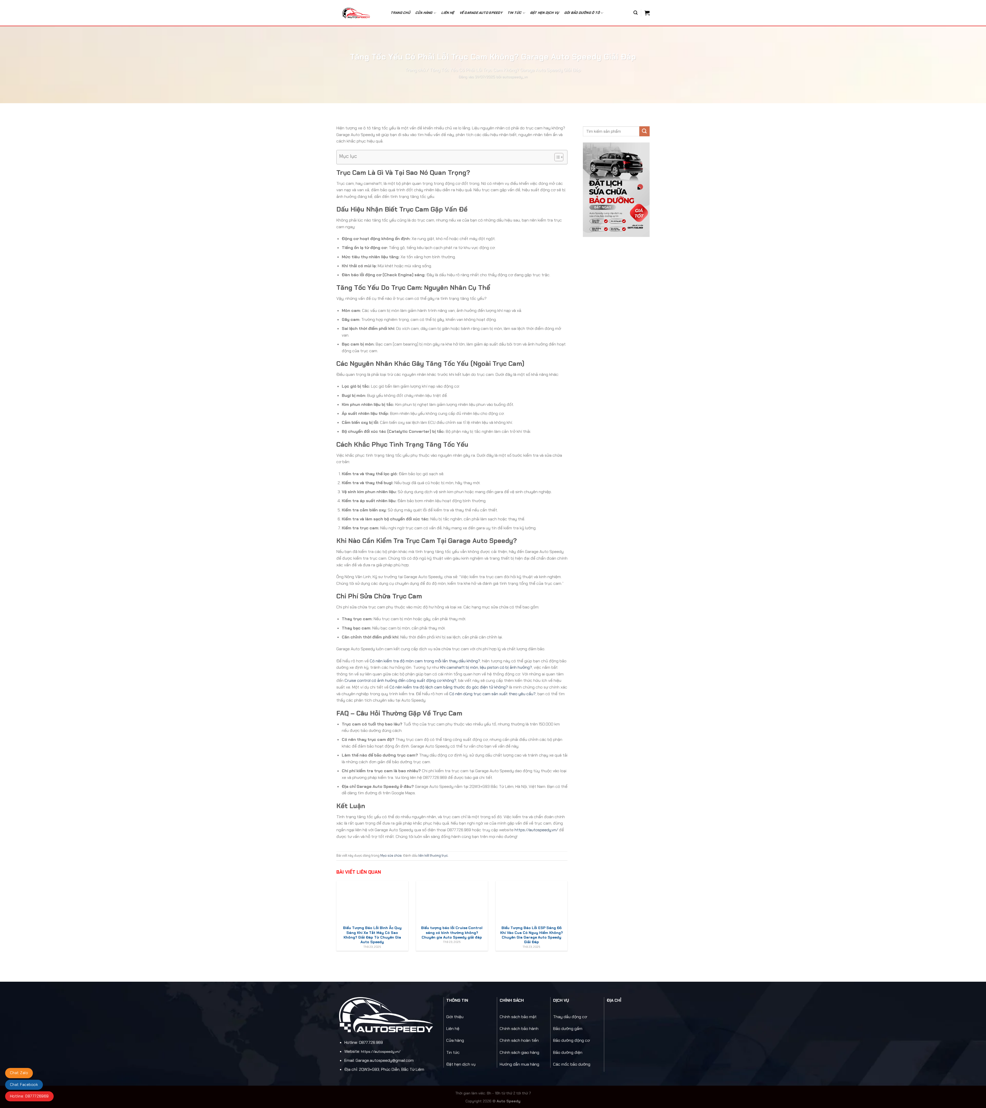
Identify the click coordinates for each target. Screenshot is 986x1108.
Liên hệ (448, 13)
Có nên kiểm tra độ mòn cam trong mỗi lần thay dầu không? (425, 661)
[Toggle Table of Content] (556, 157)
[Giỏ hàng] (647, 12)
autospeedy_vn (515, 76)
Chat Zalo (19, 1072)
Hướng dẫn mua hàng (519, 1064)
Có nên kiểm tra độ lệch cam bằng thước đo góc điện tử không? (449, 687)
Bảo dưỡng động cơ (571, 1040)
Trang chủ (400, 13)
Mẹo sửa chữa (391, 855)
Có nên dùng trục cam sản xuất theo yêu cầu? (492, 693)
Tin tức (453, 1052)
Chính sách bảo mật (518, 1016)
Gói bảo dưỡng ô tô (582, 13)
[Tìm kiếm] (635, 13)
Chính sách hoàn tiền (519, 1040)
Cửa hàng (424, 13)
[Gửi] (644, 131)
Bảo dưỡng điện (567, 1052)
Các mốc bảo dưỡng (571, 1064)
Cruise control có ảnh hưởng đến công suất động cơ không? (400, 680)
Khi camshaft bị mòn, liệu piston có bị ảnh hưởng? (486, 667)
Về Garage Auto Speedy (481, 13)
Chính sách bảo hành (519, 1028)
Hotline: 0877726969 (29, 1096)
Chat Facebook (24, 1084)
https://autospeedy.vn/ (536, 830)
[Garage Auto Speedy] (359, 13)
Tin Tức (515, 13)
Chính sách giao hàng (519, 1052)
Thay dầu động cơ (570, 1016)
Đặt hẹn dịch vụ (544, 13)
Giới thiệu (454, 1016)
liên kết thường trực (433, 855)
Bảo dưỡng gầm (567, 1028)
